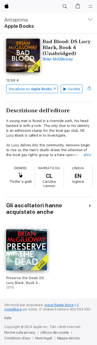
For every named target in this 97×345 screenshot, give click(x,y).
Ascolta (74, 89)
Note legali (43, 338)
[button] (64, 6)
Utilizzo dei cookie (54, 332)
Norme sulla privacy (20, 332)
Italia (7, 318)
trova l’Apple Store (59, 305)
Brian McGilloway (58, 59)
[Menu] (90, 6)
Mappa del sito (68, 338)
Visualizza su (30, 89)
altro (87, 155)
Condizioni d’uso (17, 338)
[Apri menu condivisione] (89, 89)
